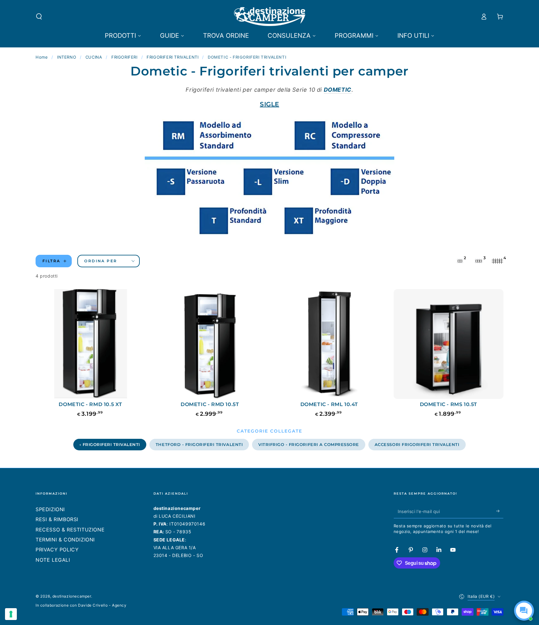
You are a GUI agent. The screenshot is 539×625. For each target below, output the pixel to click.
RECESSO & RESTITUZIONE (70, 529)
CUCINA (93, 57)
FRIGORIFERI (124, 57)
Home (42, 57)
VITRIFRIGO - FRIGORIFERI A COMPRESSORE (308, 444)
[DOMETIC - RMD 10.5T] (210, 344)
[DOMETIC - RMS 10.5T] (449, 344)
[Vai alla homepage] (269, 16)
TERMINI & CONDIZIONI (65, 539)
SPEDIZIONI (50, 509)
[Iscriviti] (499, 511)
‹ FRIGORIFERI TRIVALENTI (110, 444)
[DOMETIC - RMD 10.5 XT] (91, 344)
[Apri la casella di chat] (524, 611)
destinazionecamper (71, 596)
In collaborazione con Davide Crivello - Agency (81, 605)
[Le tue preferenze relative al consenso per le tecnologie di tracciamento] (11, 614)
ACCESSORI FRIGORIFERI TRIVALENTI (417, 444)
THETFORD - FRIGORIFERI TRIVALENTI (199, 444)
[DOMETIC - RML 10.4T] (329, 344)
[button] (39, 16)
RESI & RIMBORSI (57, 519)
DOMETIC (338, 89)
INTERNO (66, 57)
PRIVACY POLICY (57, 549)
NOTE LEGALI (53, 560)
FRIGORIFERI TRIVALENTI (172, 57)
